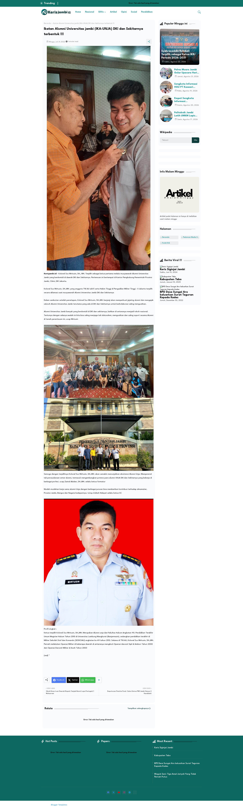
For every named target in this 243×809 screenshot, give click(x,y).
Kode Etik (166, 243)
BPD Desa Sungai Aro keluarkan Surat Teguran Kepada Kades (176, 295)
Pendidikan (147, 12)
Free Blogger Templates (91, 805)
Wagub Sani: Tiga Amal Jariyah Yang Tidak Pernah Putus (175, 775)
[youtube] (119, 792)
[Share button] (99, 680)
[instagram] (124, 792)
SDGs (101, 12)
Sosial (134, 12)
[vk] (135, 792)
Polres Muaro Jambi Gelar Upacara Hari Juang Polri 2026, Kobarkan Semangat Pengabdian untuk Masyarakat (186, 71)
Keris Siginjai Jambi (172, 269)
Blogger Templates (59, 805)
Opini (124, 12)
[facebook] (108, 792)
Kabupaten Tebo (171, 279)
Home (78, 12)
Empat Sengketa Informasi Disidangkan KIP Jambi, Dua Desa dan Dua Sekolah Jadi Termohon (186, 100)
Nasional (89, 12)
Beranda (47, 23)
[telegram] (129, 792)
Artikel (113, 12)
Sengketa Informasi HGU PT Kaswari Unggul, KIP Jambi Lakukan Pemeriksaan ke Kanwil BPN (185, 86)
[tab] (78, 12)
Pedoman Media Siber (191, 237)
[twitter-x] (113, 792)
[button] (199, 12)
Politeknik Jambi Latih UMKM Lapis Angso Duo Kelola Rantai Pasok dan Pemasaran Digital (185, 114)
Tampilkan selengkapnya (138, 708)
